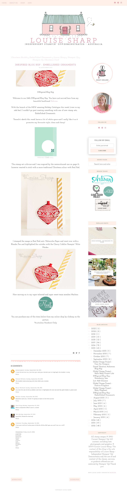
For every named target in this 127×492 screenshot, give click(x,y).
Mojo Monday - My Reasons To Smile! (102, 241)
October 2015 (99, 356)
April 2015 (98, 409)
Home (4, 3)
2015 (93, 348)
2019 (93, 337)
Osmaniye (18, 436)
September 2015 (101, 359)
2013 (93, 423)
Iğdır (17, 445)
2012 (93, 426)
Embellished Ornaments (40, 57)
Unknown (18, 423)
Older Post (74, 479)
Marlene (18, 396)
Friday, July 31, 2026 (29, 432)
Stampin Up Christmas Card (46, 60)
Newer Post (16, 479)
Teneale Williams (21, 379)
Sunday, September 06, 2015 (33, 370)
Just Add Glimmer (100, 381)
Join (30, 3)
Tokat (17, 439)
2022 (94, 331)
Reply (17, 374)
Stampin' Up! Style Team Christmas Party (102, 273)
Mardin (18, 443)
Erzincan (18, 435)
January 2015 (99, 417)
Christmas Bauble (19, 57)
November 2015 (100, 354)
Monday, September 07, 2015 (31, 405)
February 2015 (100, 415)
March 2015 (99, 412)
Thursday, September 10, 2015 (30, 423)
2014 (93, 420)
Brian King (19, 405)
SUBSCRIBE (102, 150)
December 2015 (100, 351)
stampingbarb (20, 370)
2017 (93, 343)
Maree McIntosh (20, 387)
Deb (17, 414)
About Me (14, 3)
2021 (93, 334)
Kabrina (54, 101)
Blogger (113, 472)
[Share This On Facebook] (74, 353)
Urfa (17, 441)
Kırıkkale (18, 444)
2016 (93, 345)
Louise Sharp (60, 57)
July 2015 (98, 401)
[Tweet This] (77, 353)
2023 (93, 329)
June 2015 (98, 403)
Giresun (18, 440)
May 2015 (98, 406)
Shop (23, 3)
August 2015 (99, 398)
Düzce (17, 438)
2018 (93, 340)
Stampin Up (74, 57)
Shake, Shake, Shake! (102, 304)
